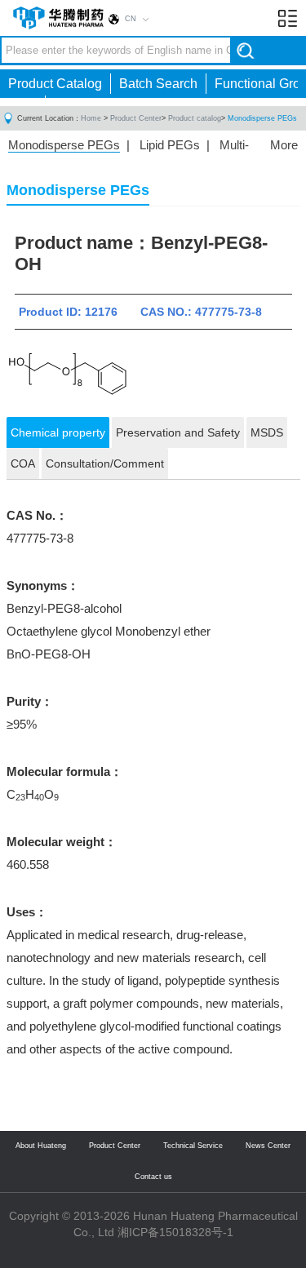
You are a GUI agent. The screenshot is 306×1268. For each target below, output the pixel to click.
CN (130, 19)
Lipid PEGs (170, 145)
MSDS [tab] (267, 432)
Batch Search (158, 84)
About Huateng (41, 1146)
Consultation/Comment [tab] (105, 463)
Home (91, 118)
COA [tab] (23, 463)
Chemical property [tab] (58, 432)
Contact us (153, 1177)
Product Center (136, 118)
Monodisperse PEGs (262, 118)
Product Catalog (55, 84)
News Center (268, 1146)
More (284, 145)
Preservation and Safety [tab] (178, 432)
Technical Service (193, 1146)
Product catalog (194, 118)
